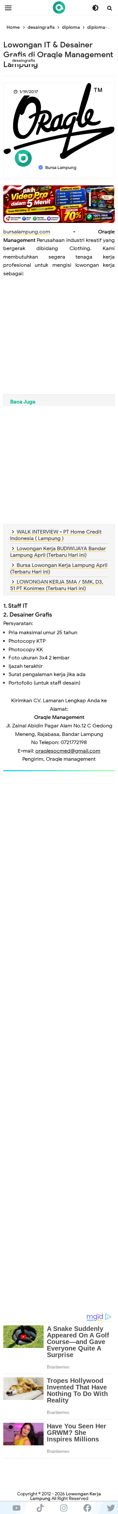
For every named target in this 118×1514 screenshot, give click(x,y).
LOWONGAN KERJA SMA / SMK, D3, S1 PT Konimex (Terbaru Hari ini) (56, 585)
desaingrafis (23, 60)
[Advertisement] (59, 341)
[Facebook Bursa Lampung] (87, 1508)
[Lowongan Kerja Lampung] (59, 7)
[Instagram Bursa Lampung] (63, 1508)
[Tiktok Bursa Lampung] (40, 1508)
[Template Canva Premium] (59, 204)
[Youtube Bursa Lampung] (16, 1508)
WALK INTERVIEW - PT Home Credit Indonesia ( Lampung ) (56, 535)
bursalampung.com (26, 232)
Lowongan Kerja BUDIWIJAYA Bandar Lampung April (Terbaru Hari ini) (58, 551)
